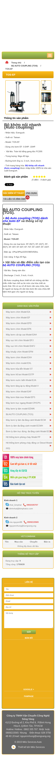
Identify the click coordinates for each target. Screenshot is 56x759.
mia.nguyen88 (15, 522)
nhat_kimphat (15, 505)
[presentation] (13, 193)
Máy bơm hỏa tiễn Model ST (19, 369)
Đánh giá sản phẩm (16, 176)
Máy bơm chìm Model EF (18, 317)
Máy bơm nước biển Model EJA (21, 380)
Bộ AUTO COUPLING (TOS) (24, 66)
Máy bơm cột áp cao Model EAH (21, 334)
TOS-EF (9, 69)
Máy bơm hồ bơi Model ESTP (20, 374)
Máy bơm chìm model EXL (18, 363)
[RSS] (14, 747)
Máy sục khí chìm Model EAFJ (20, 346)
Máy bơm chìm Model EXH (19, 357)
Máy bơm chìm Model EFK (18, 329)
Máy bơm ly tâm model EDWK (20, 408)
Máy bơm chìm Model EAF (18, 391)
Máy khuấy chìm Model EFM (19, 351)
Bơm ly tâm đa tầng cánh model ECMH (24, 425)
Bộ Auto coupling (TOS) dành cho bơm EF (25, 219)
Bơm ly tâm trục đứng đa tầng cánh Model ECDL (29, 431)
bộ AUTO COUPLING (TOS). (21, 265)
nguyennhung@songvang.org (22, 526)
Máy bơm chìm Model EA (18, 312)
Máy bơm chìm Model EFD (19, 323)
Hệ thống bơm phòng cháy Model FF (23, 437)
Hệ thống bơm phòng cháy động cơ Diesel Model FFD (29, 446)
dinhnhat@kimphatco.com (21, 508)
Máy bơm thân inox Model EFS (20, 397)
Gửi (29, 632)
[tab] (13, 193)
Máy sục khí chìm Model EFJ (20, 340)
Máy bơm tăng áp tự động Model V (22, 386)
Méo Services (38, 747)
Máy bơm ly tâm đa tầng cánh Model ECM (26, 420)
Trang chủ (16, 62)
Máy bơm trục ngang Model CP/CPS (23, 403)
